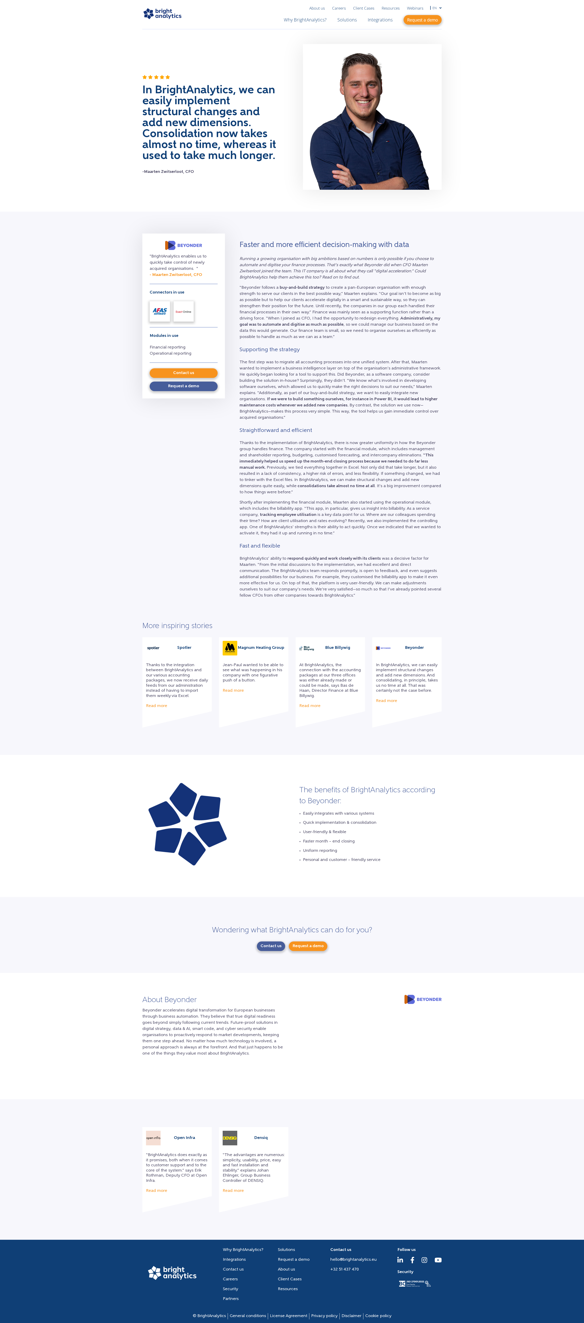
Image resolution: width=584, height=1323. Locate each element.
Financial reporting (167, 348)
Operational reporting (170, 354)
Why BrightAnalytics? (305, 20)
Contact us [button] (183, 373)
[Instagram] (424, 1262)
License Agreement (288, 1316)
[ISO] (414, 1287)
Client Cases (363, 8)
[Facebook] (412, 1262)
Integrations (380, 20)
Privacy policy (324, 1316)
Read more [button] (156, 706)
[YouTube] (438, 1262)
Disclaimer (351, 1316)
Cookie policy (378, 1316)
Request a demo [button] (422, 20)
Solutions (347, 20)
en (435, 8)
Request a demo (294, 1260)
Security (230, 1289)
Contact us (233, 1270)
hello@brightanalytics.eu (353, 1260)
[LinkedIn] (400, 1262)
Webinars (415, 8)
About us (317, 8)
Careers (339, 8)
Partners (231, 1299)
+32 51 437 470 (344, 1270)
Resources (391, 8)
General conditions (248, 1316)
